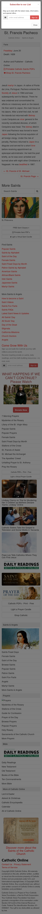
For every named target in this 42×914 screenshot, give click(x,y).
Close (35, 25)
